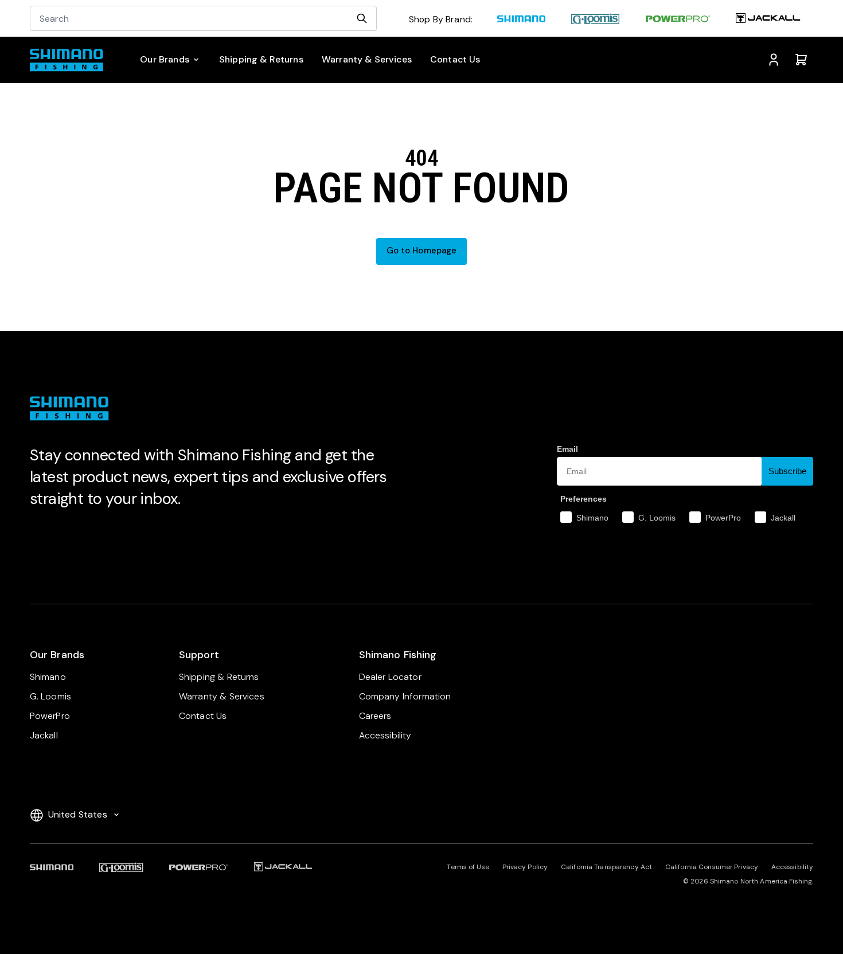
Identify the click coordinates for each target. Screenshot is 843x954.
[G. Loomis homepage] (596, 20)
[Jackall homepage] (768, 20)
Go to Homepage (422, 250)
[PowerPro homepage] (678, 20)
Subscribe (787, 471)
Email (567, 448)
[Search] (362, 18)
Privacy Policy (525, 866)
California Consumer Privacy (711, 866)
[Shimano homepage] (521, 20)
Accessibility (792, 866)
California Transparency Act (606, 866)
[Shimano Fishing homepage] (71, 60)
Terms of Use (468, 866)
